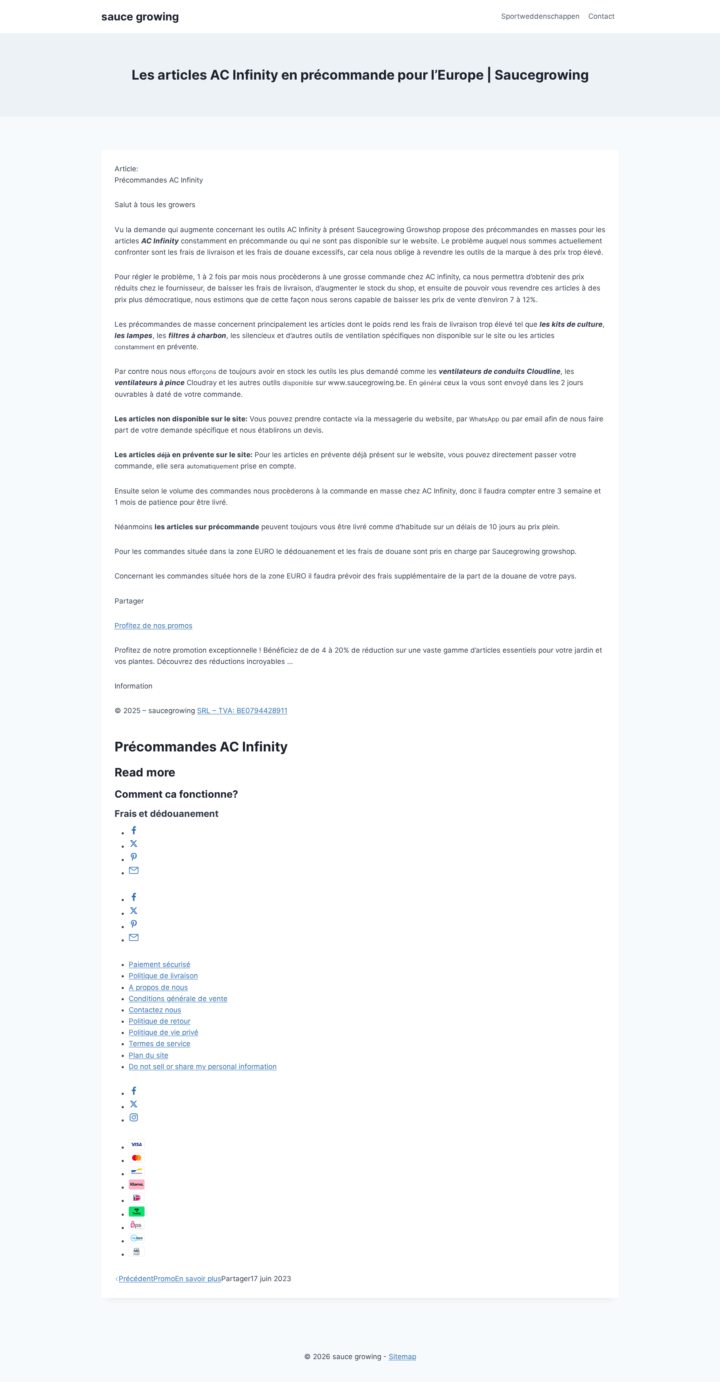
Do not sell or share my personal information (203, 1066)
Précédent (136, 1278)
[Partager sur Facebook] (134, 833)
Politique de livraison (163, 975)
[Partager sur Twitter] (134, 846)
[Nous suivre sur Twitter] (134, 1106)
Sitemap (402, 1356)
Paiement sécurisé (159, 964)
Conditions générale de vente (178, 998)
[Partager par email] (134, 873)
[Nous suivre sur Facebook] (134, 1093)
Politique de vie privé (163, 1032)
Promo (164, 1278)
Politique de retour (159, 1021)
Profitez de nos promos (153, 625)
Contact (601, 16)
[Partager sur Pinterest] (134, 859)
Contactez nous (155, 1010)
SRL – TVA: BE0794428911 (242, 710)
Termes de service (159, 1043)
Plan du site (148, 1055)
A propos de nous (158, 987)
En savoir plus (198, 1278)
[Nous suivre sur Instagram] (134, 1120)
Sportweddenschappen (540, 16)
